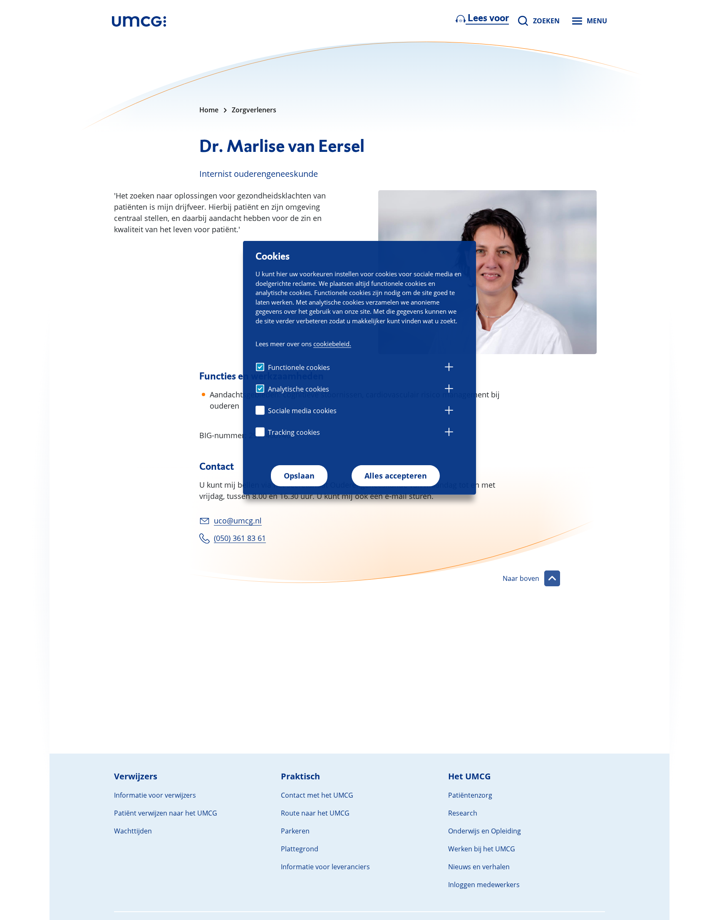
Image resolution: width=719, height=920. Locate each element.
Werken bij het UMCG (481, 848)
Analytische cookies (298, 389)
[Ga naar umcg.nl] (139, 21)
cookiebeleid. (332, 344)
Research (462, 813)
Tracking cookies (294, 432)
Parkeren (295, 831)
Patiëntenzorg (470, 795)
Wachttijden (133, 831)
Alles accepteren (395, 476)
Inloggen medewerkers (484, 884)
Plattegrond (299, 848)
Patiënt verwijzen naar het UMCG (165, 813)
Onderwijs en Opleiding (484, 831)
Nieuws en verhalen (479, 866)
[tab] (449, 368)
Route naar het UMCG (315, 813)
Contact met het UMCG (317, 795)
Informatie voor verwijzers (155, 795)
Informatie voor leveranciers (325, 866)
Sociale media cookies (302, 411)
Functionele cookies (299, 367)
